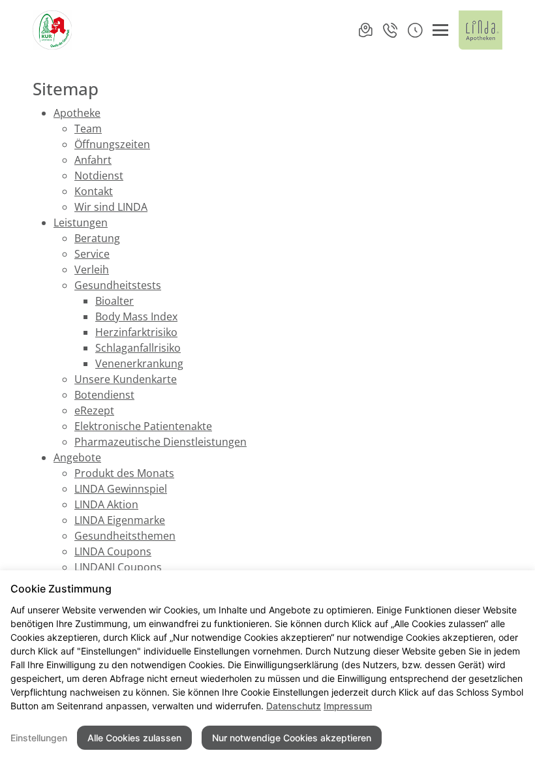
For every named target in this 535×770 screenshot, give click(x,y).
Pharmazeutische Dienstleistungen (160, 442)
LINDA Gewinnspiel (120, 489)
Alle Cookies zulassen (134, 737)
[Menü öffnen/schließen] (440, 30)
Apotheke (77, 113)
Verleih (91, 269)
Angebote (77, 457)
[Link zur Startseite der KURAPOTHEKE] (54, 30)
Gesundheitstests (117, 285)
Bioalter (114, 301)
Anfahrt (93, 160)
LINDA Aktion (106, 504)
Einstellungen (38, 737)
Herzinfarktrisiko (136, 332)
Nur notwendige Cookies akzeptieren (291, 737)
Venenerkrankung (139, 363)
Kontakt (93, 191)
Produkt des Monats (124, 473)
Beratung (97, 238)
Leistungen (81, 222)
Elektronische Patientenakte (143, 426)
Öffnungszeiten (112, 144)
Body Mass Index (136, 316)
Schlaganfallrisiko (138, 348)
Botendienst (104, 395)
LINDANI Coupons (118, 567)
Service (92, 254)
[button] (415, 30)
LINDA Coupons (112, 551)
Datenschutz (293, 705)
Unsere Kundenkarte (125, 379)
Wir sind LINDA (110, 207)
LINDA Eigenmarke (119, 520)
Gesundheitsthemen (125, 536)
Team (88, 128)
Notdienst (98, 175)
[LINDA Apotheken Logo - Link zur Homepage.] (480, 30)
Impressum (348, 705)
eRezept (94, 410)
